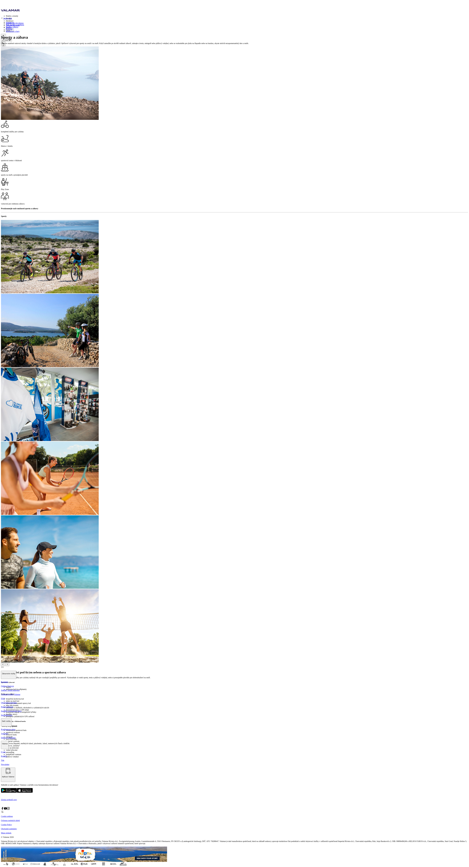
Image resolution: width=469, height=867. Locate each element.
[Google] (9, 792)
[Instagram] (8, 809)
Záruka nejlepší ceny (9, 800)
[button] (237, 16)
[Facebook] (2, 809)
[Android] (25, 792)
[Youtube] (5, 809)
